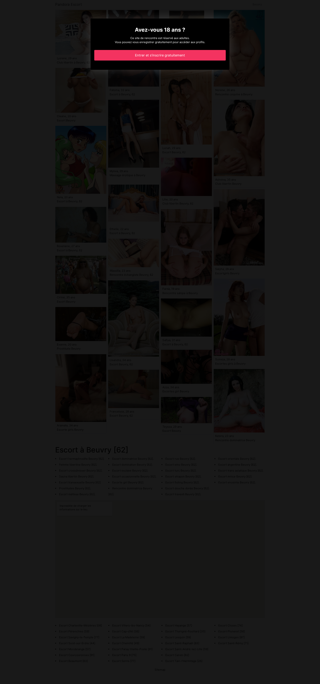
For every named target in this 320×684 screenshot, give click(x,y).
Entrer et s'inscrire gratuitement (160, 55)
